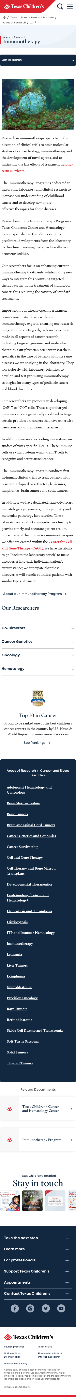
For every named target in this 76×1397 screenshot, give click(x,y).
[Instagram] (30, 1308)
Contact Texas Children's (27, 1293)
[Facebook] (15, 1308)
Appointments (17, 1282)
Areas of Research (14, 37)
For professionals (19, 1260)
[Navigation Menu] (70, 6)
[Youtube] (61, 1308)
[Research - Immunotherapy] (28, 6)
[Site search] (60, 6)
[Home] (4, 17)
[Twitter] (46, 1308)
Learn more (14, 1249)
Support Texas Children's (26, 1271)
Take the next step (21, 1238)
